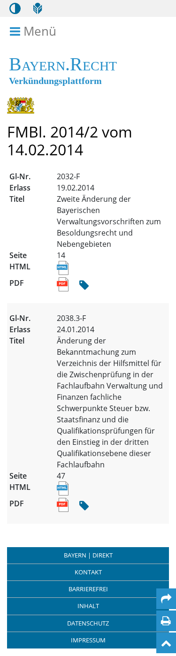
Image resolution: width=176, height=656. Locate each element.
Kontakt (88, 572)
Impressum (88, 640)
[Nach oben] (166, 643)
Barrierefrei (88, 589)
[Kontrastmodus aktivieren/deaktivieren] (15, 8)
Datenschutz (88, 623)
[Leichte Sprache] (37, 8)
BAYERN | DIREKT (88, 555)
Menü (39, 31)
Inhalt (88, 606)
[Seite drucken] (166, 620)
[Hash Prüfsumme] (84, 285)
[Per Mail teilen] (166, 598)
